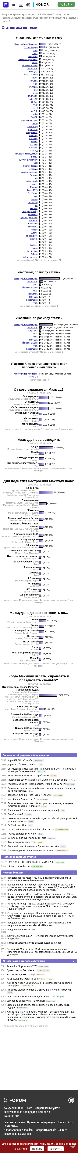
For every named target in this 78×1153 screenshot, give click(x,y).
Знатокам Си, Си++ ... (17, 974)
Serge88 (22, 495)
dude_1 (35, 465)
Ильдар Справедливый (26, 154)
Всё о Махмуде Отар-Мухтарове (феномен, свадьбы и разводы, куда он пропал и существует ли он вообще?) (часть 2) (40, 18)
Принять (37, 1148)
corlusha (33, 81)
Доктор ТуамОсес (28, 217)
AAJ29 (36, 536)
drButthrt (35, 531)
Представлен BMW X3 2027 (21, 929)
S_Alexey (33, 138)
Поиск (61, 1122)
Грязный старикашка (27, 59)
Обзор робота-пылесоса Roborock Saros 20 (31, 829)
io (36, 242)
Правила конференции (41, 1122)
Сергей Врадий (30, 166)
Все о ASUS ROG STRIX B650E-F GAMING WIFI (31, 862)
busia (35, 248)
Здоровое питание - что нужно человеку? (30, 795)
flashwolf (33, 245)
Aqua (35, 50)
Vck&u (35, 490)
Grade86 (33, 148)
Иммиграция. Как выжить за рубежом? (28, 775)
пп (36, 205)
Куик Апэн (32, 129)
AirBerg (34, 254)
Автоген (33, 175)
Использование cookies (18, 1130)
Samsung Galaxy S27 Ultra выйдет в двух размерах (34, 943)
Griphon (33, 144)
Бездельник (31, 132)
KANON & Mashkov (28, 160)
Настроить (55, 1148)
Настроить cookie (45, 1130)
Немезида (32, 169)
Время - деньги (11, 547)
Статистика (11, 1126)
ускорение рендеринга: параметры (26, 1000)
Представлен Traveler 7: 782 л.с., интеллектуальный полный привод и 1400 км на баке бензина (39, 879)
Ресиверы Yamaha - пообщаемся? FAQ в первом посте (37, 784)
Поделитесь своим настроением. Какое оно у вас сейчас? (39, 779)
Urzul (35, 108)
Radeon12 (32, 99)
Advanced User (30, 257)
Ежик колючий (66, 429)
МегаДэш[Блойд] (29, 211)
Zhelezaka (32, 227)
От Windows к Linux (18, 825)
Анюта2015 (32, 190)
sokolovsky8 (31, 236)
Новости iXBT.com (13, 872)
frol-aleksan (25, 490)
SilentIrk (33, 239)
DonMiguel (33, 694)
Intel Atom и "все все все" (21, 799)
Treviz (34, 53)
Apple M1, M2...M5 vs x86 (20, 760)
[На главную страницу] (6, 4)
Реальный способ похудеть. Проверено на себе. (33, 846)
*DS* (35, 105)
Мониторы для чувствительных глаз (27, 838)
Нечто (34, 123)
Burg (36, 564)
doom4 (34, 141)
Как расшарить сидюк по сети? (23, 978)
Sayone (19, 503)
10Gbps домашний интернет (22, 833)
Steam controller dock (20, 866)
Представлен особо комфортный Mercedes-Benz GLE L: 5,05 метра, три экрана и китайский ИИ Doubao (39, 924)
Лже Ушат (34, 399)
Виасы (34, 157)
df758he (10, 701)
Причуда (33, 71)
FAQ (68, 1122)
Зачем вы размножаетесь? (22, 842)
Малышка (32, 214)
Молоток (6, 536)
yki (36, 377)
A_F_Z (34, 111)
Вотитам (33, 220)
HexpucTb (32, 202)
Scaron (34, 199)
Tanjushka (32, 56)
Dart (35, 163)
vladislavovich (31, 181)
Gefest (34, 102)
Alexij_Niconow (30, 75)
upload (34, 230)
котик (34, 62)
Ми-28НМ (34, 586)
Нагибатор (32, 126)
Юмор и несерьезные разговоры (18, 14)
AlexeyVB (33, 699)
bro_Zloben (32, 251)
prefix (34, 184)
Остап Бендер (30, 47)
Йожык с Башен (29, 65)
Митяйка (33, 87)
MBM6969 (32, 96)
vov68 (34, 78)
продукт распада (29, 120)
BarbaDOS (32, 68)
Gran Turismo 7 (15, 814)
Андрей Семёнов (29, 172)
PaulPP (34, 117)
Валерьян (32, 224)
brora (35, 93)
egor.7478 (22, 694)
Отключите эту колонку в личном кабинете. (26, 1026)
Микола (33, 187)
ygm (35, 178)
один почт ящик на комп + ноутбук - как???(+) (31, 996)
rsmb (35, 84)
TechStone (32, 193)
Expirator (15, 490)
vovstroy (33, 135)
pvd (35, 90)
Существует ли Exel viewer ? (22, 970)
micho (34, 114)
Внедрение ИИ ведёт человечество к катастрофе (34, 810)
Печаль (33, 208)
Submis (34, 233)
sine (35, 196)
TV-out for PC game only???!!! (22, 966)
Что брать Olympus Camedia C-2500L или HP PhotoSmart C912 (39, 989)
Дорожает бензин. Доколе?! (22, 764)
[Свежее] (21, 5)
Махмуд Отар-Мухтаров (25, 44)
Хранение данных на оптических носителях (31, 850)
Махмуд (33, 151)
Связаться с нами (14, 1122)
